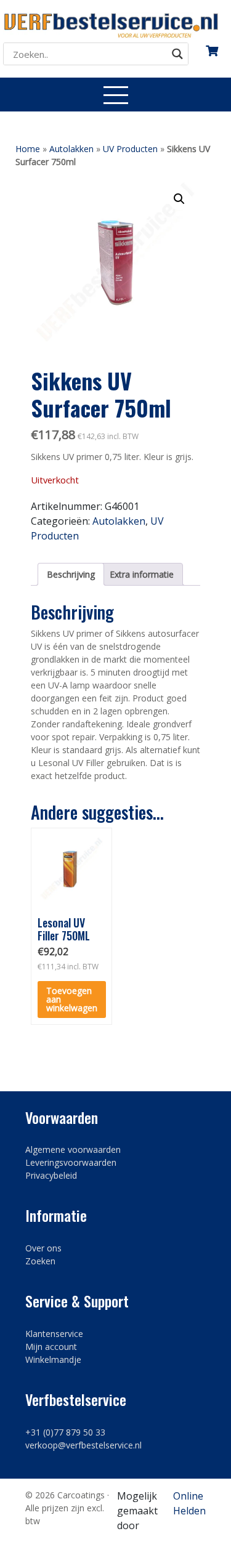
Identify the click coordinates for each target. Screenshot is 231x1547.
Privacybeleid (51, 1175)
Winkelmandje (53, 1359)
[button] (179, 199)
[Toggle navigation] (116, 94)
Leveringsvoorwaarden (70, 1162)
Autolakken (71, 149)
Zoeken (40, 1261)
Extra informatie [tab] (142, 574)
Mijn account (51, 1346)
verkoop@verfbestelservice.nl (83, 1445)
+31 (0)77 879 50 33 (65, 1432)
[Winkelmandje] (212, 46)
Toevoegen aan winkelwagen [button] (71, 999)
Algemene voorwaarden (73, 1149)
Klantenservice (54, 1333)
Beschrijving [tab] (71, 574)
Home (27, 149)
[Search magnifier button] (177, 54)
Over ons (43, 1248)
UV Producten (130, 149)
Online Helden (189, 1503)
